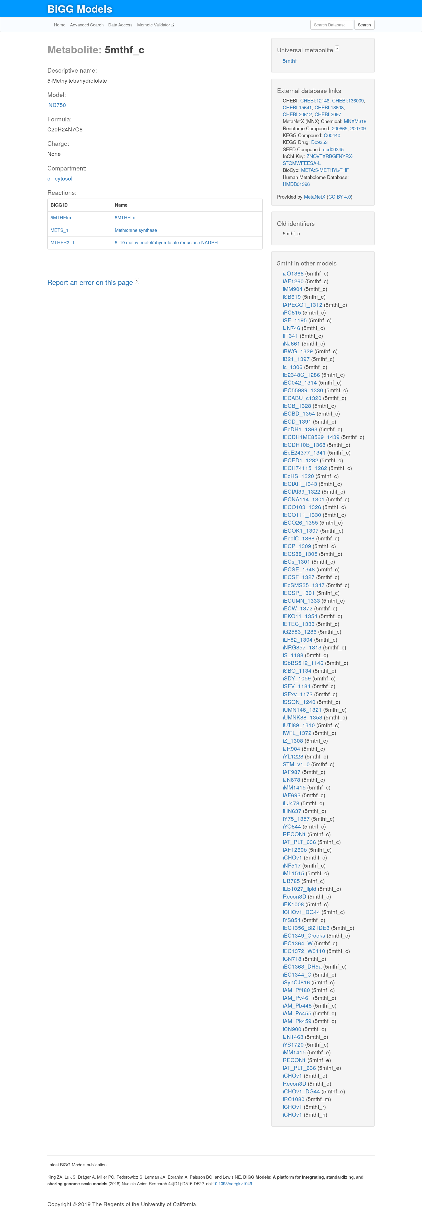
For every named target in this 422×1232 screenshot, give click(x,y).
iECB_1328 (298, 405)
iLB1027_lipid (300, 888)
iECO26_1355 (301, 522)
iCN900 (293, 1029)
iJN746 (292, 327)
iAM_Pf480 (297, 990)
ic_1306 (293, 366)
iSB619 (292, 296)
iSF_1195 (295, 320)
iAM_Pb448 (298, 1005)
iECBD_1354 (300, 413)
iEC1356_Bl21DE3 (307, 927)
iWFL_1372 (298, 732)
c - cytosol (59, 178)
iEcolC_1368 (299, 538)
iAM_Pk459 (298, 1021)
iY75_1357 (297, 818)
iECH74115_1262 (306, 468)
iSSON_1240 (300, 701)
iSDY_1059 (297, 678)
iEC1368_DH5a (303, 966)
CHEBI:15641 (297, 107)
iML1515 (294, 873)
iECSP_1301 (299, 592)
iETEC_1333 (299, 623)
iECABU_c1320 (303, 397)
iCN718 (293, 958)
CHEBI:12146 (314, 100)
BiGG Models (79, 8)
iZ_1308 (294, 740)
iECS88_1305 (301, 553)
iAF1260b (295, 849)
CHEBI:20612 (297, 114)
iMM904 (293, 288)
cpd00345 (333, 149)
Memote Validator (154, 25)
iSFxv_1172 (298, 694)
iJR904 (292, 748)
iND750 (56, 104)
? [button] (137, 281)
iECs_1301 (297, 561)
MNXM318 (355, 121)
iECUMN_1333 (302, 600)
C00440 (332, 135)
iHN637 (293, 810)
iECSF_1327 (299, 577)
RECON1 (295, 834)
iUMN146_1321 (303, 709)
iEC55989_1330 (304, 390)
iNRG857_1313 (303, 647)
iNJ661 (292, 343)
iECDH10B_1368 (305, 444)
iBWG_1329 (298, 351)
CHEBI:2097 (328, 114)
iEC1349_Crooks (305, 935)
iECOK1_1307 (301, 530)
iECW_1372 (298, 608)
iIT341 (291, 335)
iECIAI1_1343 (301, 483)
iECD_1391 (298, 421)
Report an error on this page (91, 282)
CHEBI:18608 (329, 107)
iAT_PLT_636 (300, 841)
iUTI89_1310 (299, 725)
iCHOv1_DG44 (302, 911)
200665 (339, 128)
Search (364, 25)
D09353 (319, 141)
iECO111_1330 (303, 514)
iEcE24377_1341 (305, 452)
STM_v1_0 (297, 764)
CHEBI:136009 (348, 100)
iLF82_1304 (298, 639)
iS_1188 (294, 655)
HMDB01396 (296, 183)
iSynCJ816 (297, 982)
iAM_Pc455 (298, 1013)
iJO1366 (294, 273)
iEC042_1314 (300, 382)
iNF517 (292, 865)
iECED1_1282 (301, 460)
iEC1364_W (298, 943)
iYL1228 (294, 756)
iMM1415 (295, 787)
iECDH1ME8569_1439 (312, 437)
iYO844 (293, 826)
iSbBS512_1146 (304, 662)
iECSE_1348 (299, 569)
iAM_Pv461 (298, 997)
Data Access (120, 25)
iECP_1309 (298, 546)
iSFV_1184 (297, 686)
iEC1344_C (298, 974)
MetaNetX (314, 196)
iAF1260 (294, 281)
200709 (358, 128)
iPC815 (293, 312)
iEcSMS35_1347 (304, 585)
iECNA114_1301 (304, 499)
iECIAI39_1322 (302, 491)
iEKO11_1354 (301, 616)
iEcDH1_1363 (301, 429)
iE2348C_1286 (302, 374)
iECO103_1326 (303, 507)
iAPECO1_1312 (303, 304)
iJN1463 (294, 1036)
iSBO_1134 (298, 670)
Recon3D (295, 896)
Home (59, 25)
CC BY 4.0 (339, 196)
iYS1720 (294, 1044)
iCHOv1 (293, 857)
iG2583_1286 (300, 631)
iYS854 (292, 919)
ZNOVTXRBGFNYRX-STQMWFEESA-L (318, 159)
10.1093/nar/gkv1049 (232, 1183)
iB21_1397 (297, 358)
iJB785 (292, 880)
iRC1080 (294, 1099)
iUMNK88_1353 (303, 717)
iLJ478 (292, 803)
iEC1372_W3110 (305, 950)
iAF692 (292, 795)
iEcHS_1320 (299, 476)
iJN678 (292, 779)
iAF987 (292, 771)
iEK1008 (294, 904)
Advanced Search (87, 25)
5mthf (290, 60)
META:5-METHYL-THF (325, 169)
